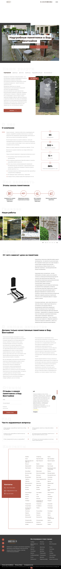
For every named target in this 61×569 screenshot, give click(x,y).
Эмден (49, 524)
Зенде (37, 487)
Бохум (50, 551)
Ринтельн (27, 511)
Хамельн (38, 515)
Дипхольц (38, 483)
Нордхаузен (43, 555)
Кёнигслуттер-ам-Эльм (52, 490)
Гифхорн (27, 481)
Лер (37, 494)
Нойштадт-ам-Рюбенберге (39, 501)
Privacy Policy (18, 565)
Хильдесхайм (28, 520)
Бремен (32, 549)
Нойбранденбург (34, 555)
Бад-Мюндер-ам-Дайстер (29, 461)
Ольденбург (28, 505)
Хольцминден (39, 520)
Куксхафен (39, 492)
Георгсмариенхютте (41, 479)
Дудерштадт (50, 483)
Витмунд (38, 475)
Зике (49, 487)
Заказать (38, 46)
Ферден (38, 513)
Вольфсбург (28, 477)
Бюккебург (28, 471)
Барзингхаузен (51, 460)
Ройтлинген (33, 559)
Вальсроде (39, 471)
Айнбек (27, 456)
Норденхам (28, 503)
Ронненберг (39, 511)
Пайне (37, 507)
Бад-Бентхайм (39, 458)
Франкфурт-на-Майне (34, 544)
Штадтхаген (39, 524)
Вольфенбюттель (52, 475)
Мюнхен (42, 541)
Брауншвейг (28, 465)
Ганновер (50, 477)
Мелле (26, 498)
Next (57, 242)
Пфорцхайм (43, 553)
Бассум (27, 463)
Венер (49, 471)
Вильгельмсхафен (40, 473)
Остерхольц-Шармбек (28, 508)
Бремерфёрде (40, 465)
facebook (3, 539)
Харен (49, 515)
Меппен (38, 498)
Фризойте (27, 515)
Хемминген (39, 517)
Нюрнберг (33, 551)
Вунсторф (38, 477)
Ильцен (38, 489)
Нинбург (27, 500)
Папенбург (50, 507)
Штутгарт (42, 543)
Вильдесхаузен (51, 473)
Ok (31, 567)
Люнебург (50, 496)
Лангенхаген (51, 492)
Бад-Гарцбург (51, 458)
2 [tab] (47, 242)
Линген (27, 496)
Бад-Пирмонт (39, 460)
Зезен (49, 485)
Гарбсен (27, 479)
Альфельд (38, 456)
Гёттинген (50, 479)
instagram (3, 543)
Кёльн (50, 541)
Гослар (38, 481)
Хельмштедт (28, 517)
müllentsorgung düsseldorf (13, 551)
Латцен (27, 494)
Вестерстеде (28, 473)
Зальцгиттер (28, 485)
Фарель (27, 513)
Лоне (37, 496)
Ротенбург (50, 511)
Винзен (27, 475)
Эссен (50, 547)
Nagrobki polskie (44, 559)
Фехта (49, 513)
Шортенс (38, 522)
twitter (3, 550)
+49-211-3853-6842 (47, 2)
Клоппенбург (28, 492)
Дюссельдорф (52, 543)
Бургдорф (38, 468)
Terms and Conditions (7, 565)
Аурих (49, 456)
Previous (43, 242)
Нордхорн (38, 503)
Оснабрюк (38, 505)
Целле (49, 520)
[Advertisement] (30, 13)
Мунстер (50, 498)
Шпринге (50, 522)
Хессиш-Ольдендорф (51, 517)
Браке (37, 463)
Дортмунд (42, 547)
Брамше (50, 463)
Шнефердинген (29, 522)
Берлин (32, 553)
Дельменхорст (28, 483)
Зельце (27, 487)
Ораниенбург (52, 555)
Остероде (50, 505)
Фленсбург (52, 557)
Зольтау (27, 489)
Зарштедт (38, 485)
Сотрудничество (28, 565)
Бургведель (28, 468)
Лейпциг (32, 547)
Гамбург (32, 541)
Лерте (49, 494)
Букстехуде (50, 465)
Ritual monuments (53, 559)
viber (3, 547)
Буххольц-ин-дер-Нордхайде (52, 468)
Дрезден (42, 549)
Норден (49, 500)
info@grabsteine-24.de (11, 490)
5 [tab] (52, 242)
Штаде (26, 524)
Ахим (26, 458)
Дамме (49, 481)
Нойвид (51, 553)
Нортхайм (50, 503)
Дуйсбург (42, 551)
